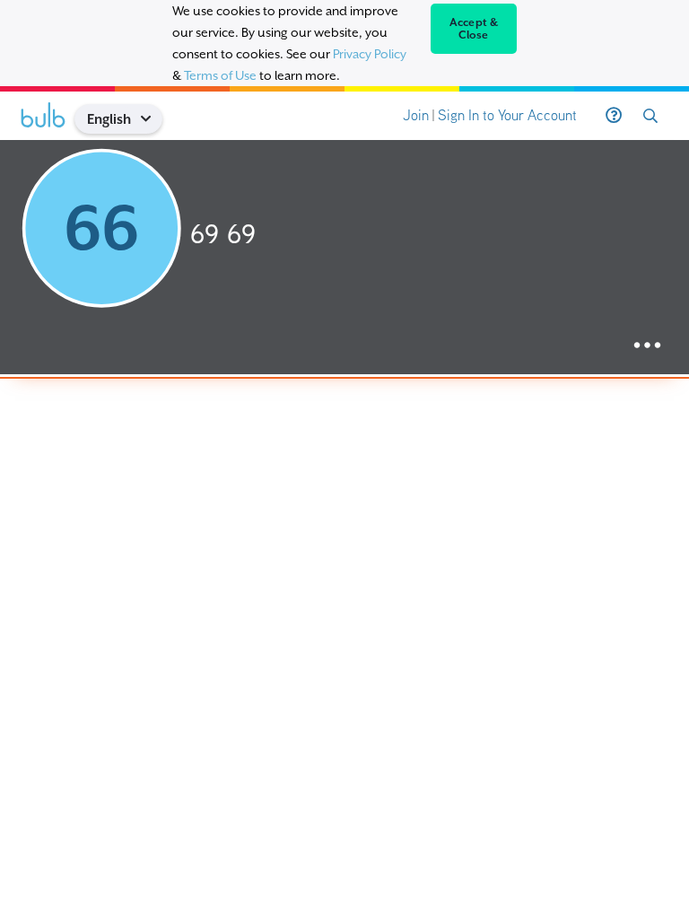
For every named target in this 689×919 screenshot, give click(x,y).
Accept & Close (474, 28)
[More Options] (647, 346)
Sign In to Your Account (507, 115)
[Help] (614, 116)
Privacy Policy (369, 54)
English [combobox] (109, 119)
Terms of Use (220, 75)
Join (416, 115)
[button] (152, 119)
